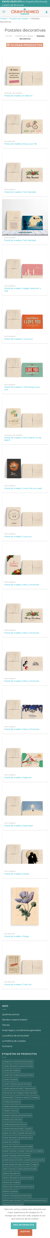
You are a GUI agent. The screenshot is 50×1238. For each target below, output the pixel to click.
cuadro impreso (10, 1079)
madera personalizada (13, 1129)
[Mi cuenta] (46, 12)
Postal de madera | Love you (18, 536)
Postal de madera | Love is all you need (23, 488)
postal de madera (11, 1142)
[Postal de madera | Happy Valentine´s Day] (25, 265)
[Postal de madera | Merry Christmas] (25, 562)
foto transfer (31, 1093)
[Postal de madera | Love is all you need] (25, 465)
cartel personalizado (23, 1062)
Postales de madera (18, 18)
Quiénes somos (10, 1014)
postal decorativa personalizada (17, 1138)
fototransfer (8, 1097)
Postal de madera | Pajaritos (18, 777)
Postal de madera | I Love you (18, 339)
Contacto (7, 1046)
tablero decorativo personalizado (18, 1178)
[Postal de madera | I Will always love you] (25, 364)
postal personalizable (12, 1160)
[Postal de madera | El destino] (25, 73)
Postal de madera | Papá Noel (18, 826)
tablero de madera (11, 1182)
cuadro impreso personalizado (17, 1084)
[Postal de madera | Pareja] (25, 851)
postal (29, 1129)
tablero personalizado (13, 1205)
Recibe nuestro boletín (15, 1019)
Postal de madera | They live (17, 984)
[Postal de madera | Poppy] (25, 906)
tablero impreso (10, 1191)
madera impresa (10, 1111)
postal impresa (9, 1151)
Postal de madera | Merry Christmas (21, 585)
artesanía (7, 1062)
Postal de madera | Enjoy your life (20, 144)
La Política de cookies (14, 1041)
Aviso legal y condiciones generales (21, 1030)
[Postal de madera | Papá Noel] (25, 803)
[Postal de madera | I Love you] (25, 316)
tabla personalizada (27, 1169)
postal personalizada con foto (16, 1164)
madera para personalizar (14, 1124)
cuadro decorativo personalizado (17, 1066)
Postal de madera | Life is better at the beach (22, 439)
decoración (30, 1088)
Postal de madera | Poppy (16, 936)
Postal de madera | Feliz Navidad (20, 192)
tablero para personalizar (35, 1200)
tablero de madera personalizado (18, 1187)
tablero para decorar (12, 1200)
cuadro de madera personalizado (18, 1075)
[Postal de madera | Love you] (25, 513)
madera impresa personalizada (17, 1115)
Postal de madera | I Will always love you (22, 388)
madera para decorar (12, 1120)
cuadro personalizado (13, 1088)
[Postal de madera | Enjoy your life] (25, 121)
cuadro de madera (11, 1071)
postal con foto (9, 1133)
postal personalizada (34, 1160)
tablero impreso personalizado (17, 1196)
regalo (35, 1164)
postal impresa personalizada (16, 1155)
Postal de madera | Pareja (16, 874)
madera (35, 1097)
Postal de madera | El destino (18, 96)
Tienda (3, 18)
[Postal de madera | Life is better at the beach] (25, 415)
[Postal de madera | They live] (25, 961)
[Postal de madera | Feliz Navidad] (25, 169)
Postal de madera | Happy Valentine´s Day (22, 289)
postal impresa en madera (31, 1151)
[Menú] (3, 11)
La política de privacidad (15, 1035)
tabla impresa (9, 1169)
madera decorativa (11, 1102)
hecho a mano (22, 1097)
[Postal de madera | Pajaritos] (25, 754)
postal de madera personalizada (17, 1147)
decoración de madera (13, 1093)
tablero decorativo (11, 1173)
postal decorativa (26, 1133)
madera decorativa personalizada (18, 1106)
